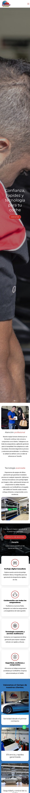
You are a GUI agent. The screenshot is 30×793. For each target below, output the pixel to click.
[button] (28, 4)
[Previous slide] (2, 204)
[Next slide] (28, 204)
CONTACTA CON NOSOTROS (15, 537)
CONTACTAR (15, 208)
